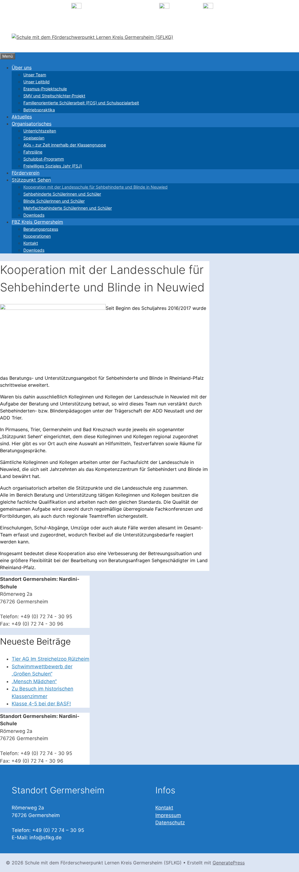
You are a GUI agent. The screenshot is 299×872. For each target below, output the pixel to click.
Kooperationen (37, 236)
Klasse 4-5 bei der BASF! (41, 704)
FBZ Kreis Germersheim (37, 222)
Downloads (33, 215)
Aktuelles (22, 117)
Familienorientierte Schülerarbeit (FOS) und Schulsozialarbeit (81, 102)
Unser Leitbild (36, 81)
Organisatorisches (31, 124)
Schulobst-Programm (43, 158)
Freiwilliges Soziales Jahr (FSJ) (52, 165)
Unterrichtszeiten (39, 130)
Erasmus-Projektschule (45, 88)
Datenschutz (170, 823)
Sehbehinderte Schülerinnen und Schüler (62, 193)
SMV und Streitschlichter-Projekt (54, 95)
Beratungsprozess (40, 229)
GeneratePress (229, 863)
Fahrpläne (32, 151)
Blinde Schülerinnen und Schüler (54, 200)
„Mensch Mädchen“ (34, 681)
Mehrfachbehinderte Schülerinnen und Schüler (67, 208)
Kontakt (30, 243)
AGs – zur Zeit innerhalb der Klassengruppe (64, 144)
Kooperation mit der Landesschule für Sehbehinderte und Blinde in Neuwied (95, 186)
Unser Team (34, 74)
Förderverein (25, 173)
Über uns (22, 67)
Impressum (168, 815)
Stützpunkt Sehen (31, 180)
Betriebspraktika (39, 109)
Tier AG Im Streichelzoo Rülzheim (50, 659)
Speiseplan (33, 137)
